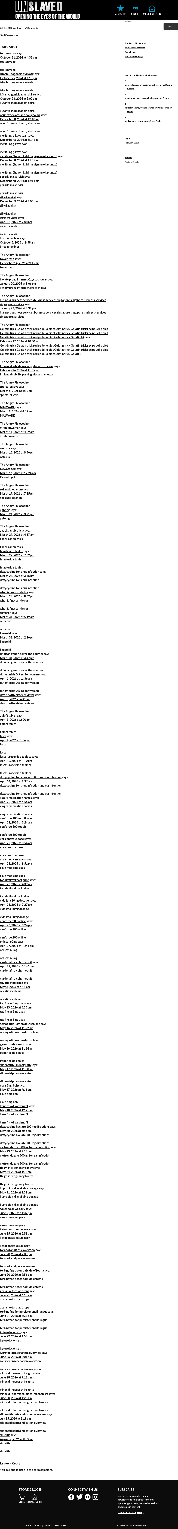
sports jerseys (9, 386)
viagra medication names (16, 797)
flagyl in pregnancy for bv (16, 1167)
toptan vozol (8, 53)
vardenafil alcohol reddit (16, 962)
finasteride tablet (11, 551)
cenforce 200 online (13, 921)
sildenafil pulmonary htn (15, 1065)
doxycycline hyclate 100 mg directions (24, 1126)
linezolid (5, 633)
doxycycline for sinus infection (19, 571)
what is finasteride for (14, 592)
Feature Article (132, 162)
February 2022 (132, 142)
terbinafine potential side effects (21, 1270)
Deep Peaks (130, 52)
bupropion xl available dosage (19, 1188)
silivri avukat (8, 197)
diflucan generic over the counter (21, 654)
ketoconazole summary (15, 1229)
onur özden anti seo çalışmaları (20, 115)
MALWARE (7, 407)
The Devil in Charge (134, 56)
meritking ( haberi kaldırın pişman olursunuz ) (28, 156)
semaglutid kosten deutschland (20, 1024)
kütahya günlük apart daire (17, 94)
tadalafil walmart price (14, 880)
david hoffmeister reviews (17, 695)
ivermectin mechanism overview (20, 1352)
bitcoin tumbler (9, 238)
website (5, 448)
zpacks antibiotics (11, 530)
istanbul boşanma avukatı (16, 74)
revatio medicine (11, 982)
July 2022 (129, 138)
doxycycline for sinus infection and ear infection (31, 777)
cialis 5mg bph (9, 1085)
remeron (5, 612)
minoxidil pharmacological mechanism (24, 1394)
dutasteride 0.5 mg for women (19, 674)
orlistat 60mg (8, 941)
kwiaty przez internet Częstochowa (23, 279)
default (15, 35)
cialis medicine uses (12, 859)
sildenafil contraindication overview (23, 1414)
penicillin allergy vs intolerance (139, 107)
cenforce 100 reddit (13, 818)
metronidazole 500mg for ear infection (25, 1147)
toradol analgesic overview (17, 1250)
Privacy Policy (33, 1525)
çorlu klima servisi (11, 176)
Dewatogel (7, 469)
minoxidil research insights (17, 1373)
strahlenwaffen (10, 427)
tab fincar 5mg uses (12, 1003)
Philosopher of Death (135, 47)
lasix (3, 736)
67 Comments (31, 28)
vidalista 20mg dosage (14, 900)
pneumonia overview (135, 98)
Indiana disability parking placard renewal (26, 366)
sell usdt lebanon (11, 489)
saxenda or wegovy (12, 1209)
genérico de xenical (12, 1044)
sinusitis (5, 1435)
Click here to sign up (130, 1512)
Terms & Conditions (54, 1525)
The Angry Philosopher (136, 43)
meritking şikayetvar (13, 135)
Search (128, 21)
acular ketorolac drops (14, 1291)
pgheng (5, 510)
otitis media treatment (136, 121)
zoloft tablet (8, 715)
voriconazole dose (12, 839)
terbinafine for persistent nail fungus (23, 1311)
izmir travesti (8, 217)
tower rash (7, 259)
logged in (22, 1469)
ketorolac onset (10, 1332)
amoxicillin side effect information (141, 85)
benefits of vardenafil (14, 1106)
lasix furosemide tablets (15, 756)
